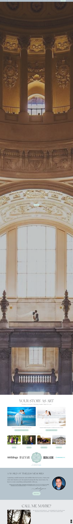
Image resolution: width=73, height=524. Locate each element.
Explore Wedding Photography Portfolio (21, 430)
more (40, 465)
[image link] (8, 0)
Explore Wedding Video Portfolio (51, 430)
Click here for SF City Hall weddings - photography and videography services (22, 484)
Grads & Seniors (44, 447)
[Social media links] (59, 0)
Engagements (59, 447)
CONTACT (63, 0)
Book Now (36, 493)
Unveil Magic (36, 204)
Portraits (14, 447)
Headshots (29, 447)
